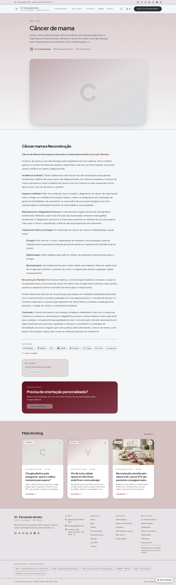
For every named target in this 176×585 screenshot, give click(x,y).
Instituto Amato (147, 523)
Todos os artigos (31, 353)
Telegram (43, 348)
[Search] (121, 8)
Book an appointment (148, 9)
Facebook (75, 348)
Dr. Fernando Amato (148, 519)
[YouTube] (145, 2)
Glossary (93, 539)
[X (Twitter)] (161, 2)
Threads (88, 348)
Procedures (61, 9)
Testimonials (146, 535)
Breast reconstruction (124, 523)
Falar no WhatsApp (38, 406)
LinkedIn (63, 348)
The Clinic (77, 9)
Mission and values (148, 531)
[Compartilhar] (60, 443)
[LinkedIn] (149, 2)
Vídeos (93, 527)
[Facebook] (142, 2)
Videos (109, 9)
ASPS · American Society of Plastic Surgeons (97, 569)
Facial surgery (121, 539)
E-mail (100, 348)
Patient (90, 9)
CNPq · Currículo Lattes (142, 569)
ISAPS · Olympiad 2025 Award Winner (65, 569)
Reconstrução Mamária (97, 154)
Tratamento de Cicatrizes (151, 548)
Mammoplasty (121, 519)
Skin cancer (120, 535)
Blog (101, 9)
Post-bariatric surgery (124, 531)
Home (92, 519)
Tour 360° (94, 542)
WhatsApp (29, 348)
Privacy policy (146, 542)
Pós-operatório (96, 531)
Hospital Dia (145, 527)
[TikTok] (153, 2)
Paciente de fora (96, 535)
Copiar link (112, 348)
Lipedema (119, 527)
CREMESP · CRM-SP (123, 569)
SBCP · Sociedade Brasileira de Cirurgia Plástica (32, 569)
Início (32, 21)
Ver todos (147, 434)
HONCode (145, 539)
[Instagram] (138, 2)
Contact (93, 546)
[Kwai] (157, 2)
